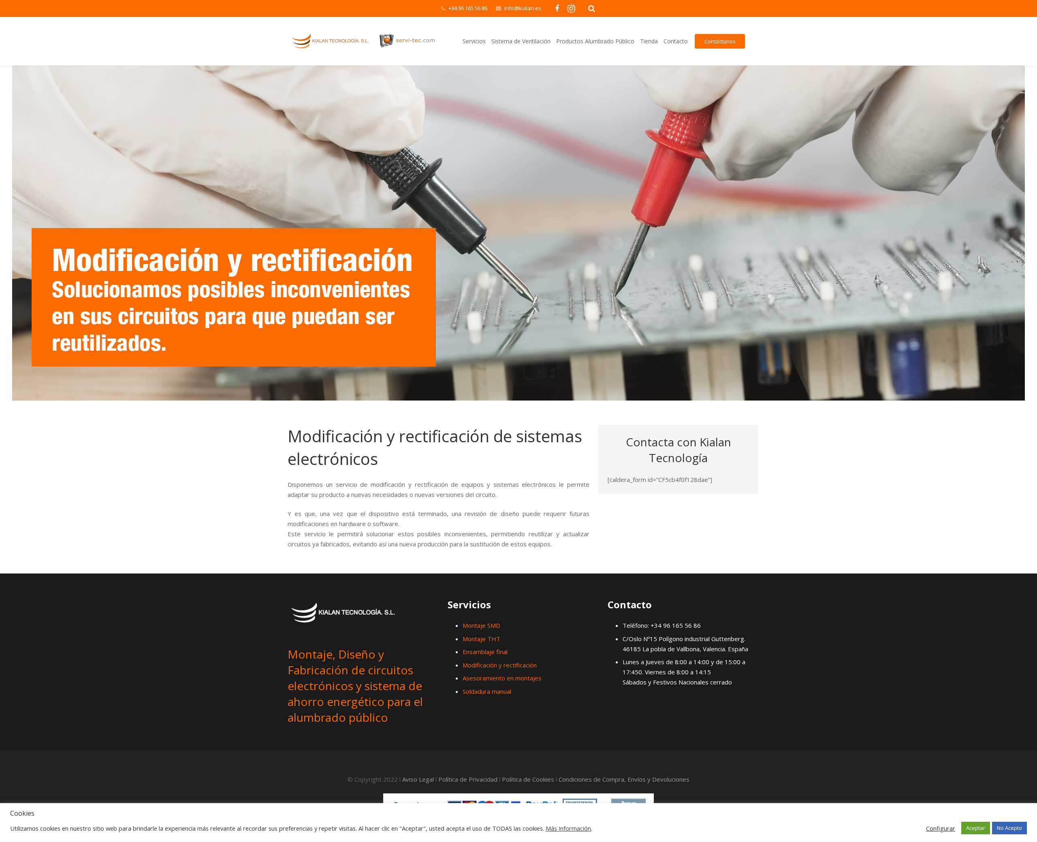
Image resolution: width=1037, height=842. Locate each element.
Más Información (568, 828)
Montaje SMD (481, 625)
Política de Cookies (528, 779)
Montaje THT (481, 639)
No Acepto (1009, 827)
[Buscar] (591, 8)
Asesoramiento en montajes (502, 678)
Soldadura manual (487, 691)
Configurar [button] (940, 828)
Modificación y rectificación (500, 665)
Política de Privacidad (467, 779)
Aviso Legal (418, 779)
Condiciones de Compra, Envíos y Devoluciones (624, 779)
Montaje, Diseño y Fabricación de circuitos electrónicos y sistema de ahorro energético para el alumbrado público (355, 685)
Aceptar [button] (975, 827)
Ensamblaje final (485, 652)
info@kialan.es (522, 8)
